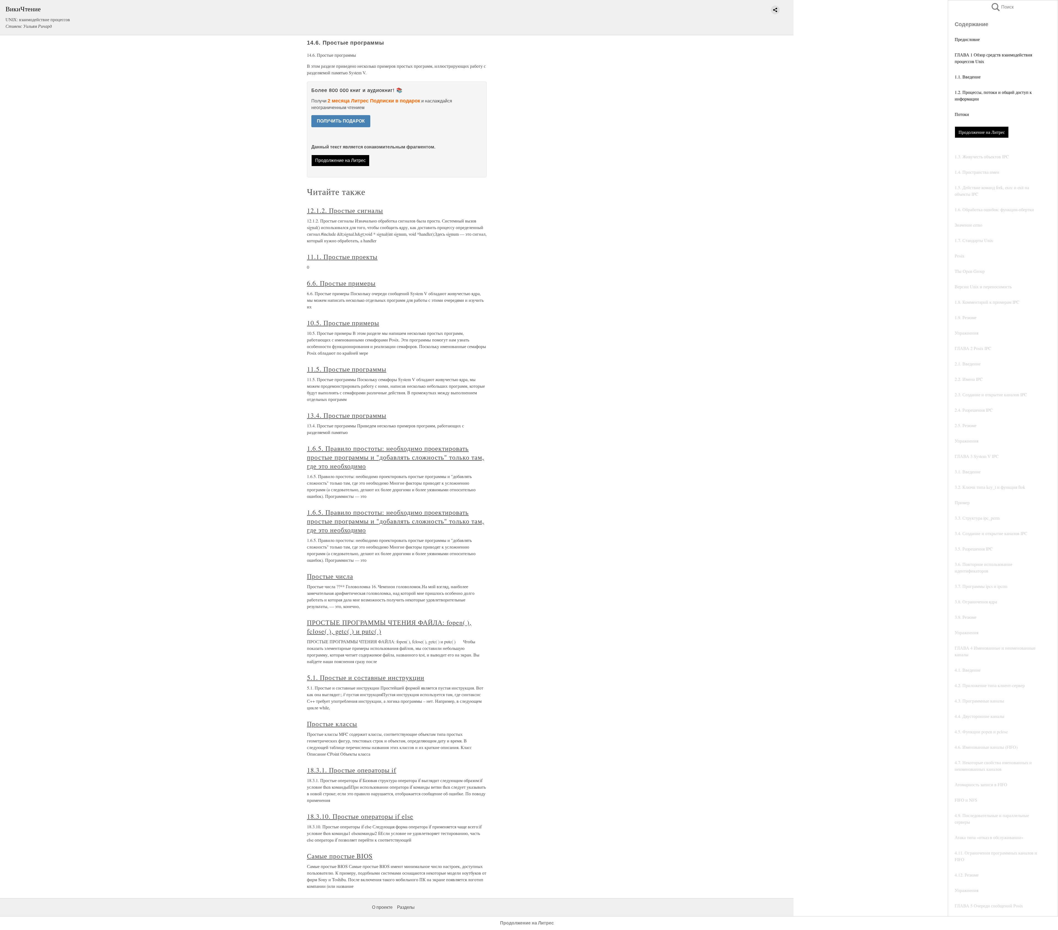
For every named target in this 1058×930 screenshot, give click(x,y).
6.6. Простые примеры (341, 283)
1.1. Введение (968, 77)
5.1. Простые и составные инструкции (365, 677)
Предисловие (967, 39)
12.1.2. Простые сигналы (345, 210)
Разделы (406, 907)
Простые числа (330, 576)
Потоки (962, 114)
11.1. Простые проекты (342, 256)
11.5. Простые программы (346, 369)
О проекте (382, 907)
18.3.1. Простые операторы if (351, 770)
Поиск (1002, 7)
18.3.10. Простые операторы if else (360, 816)
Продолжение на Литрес (982, 132)
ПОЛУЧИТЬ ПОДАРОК (341, 121)
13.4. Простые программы (346, 415)
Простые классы (332, 723)
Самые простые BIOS (340, 856)
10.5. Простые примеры (343, 322)
